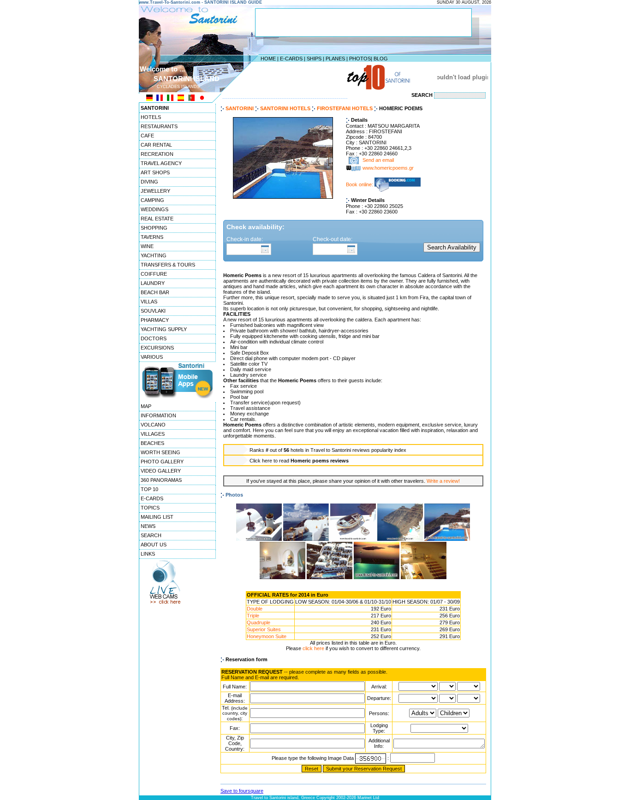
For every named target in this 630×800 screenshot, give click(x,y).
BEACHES (152, 443)
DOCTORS (153, 338)
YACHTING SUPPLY (164, 329)
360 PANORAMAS (161, 480)
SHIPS (314, 58)
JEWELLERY (155, 191)
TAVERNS (152, 237)
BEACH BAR (155, 292)
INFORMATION (158, 415)
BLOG (381, 58)
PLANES (335, 58)
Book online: (360, 184)
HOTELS (151, 117)
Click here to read (299, 460)
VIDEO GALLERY (161, 471)
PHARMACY (155, 320)
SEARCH (151, 535)
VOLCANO (153, 424)
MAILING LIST (157, 517)
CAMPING (152, 200)
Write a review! (443, 481)
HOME (268, 58)
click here (313, 648)
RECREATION (157, 154)
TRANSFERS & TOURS (168, 264)
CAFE (147, 135)
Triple (253, 615)
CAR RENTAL (156, 145)
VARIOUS (152, 357)
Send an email (378, 160)
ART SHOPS (155, 172)
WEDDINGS (154, 209)
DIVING (149, 181)
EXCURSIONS (157, 347)
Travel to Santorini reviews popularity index (358, 450)
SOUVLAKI (153, 311)
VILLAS (149, 301)
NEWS (148, 526)
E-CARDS (291, 58)
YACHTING (153, 255)
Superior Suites (264, 629)
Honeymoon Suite (266, 636)
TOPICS (150, 507)
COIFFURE (154, 274)
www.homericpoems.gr (388, 168)
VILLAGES (153, 434)
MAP (146, 406)
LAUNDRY (153, 283)
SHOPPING (154, 228)
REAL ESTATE (157, 218)
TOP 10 (149, 489)
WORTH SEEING (160, 452)
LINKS (148, 554)
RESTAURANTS (159, 126)
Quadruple (258, 622)
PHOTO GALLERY (162, 461)
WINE (147, 246)
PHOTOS (360, 58)
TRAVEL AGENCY (161, 163)
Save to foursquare (241, 791)
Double (254, 608)
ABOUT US (153, 544)
